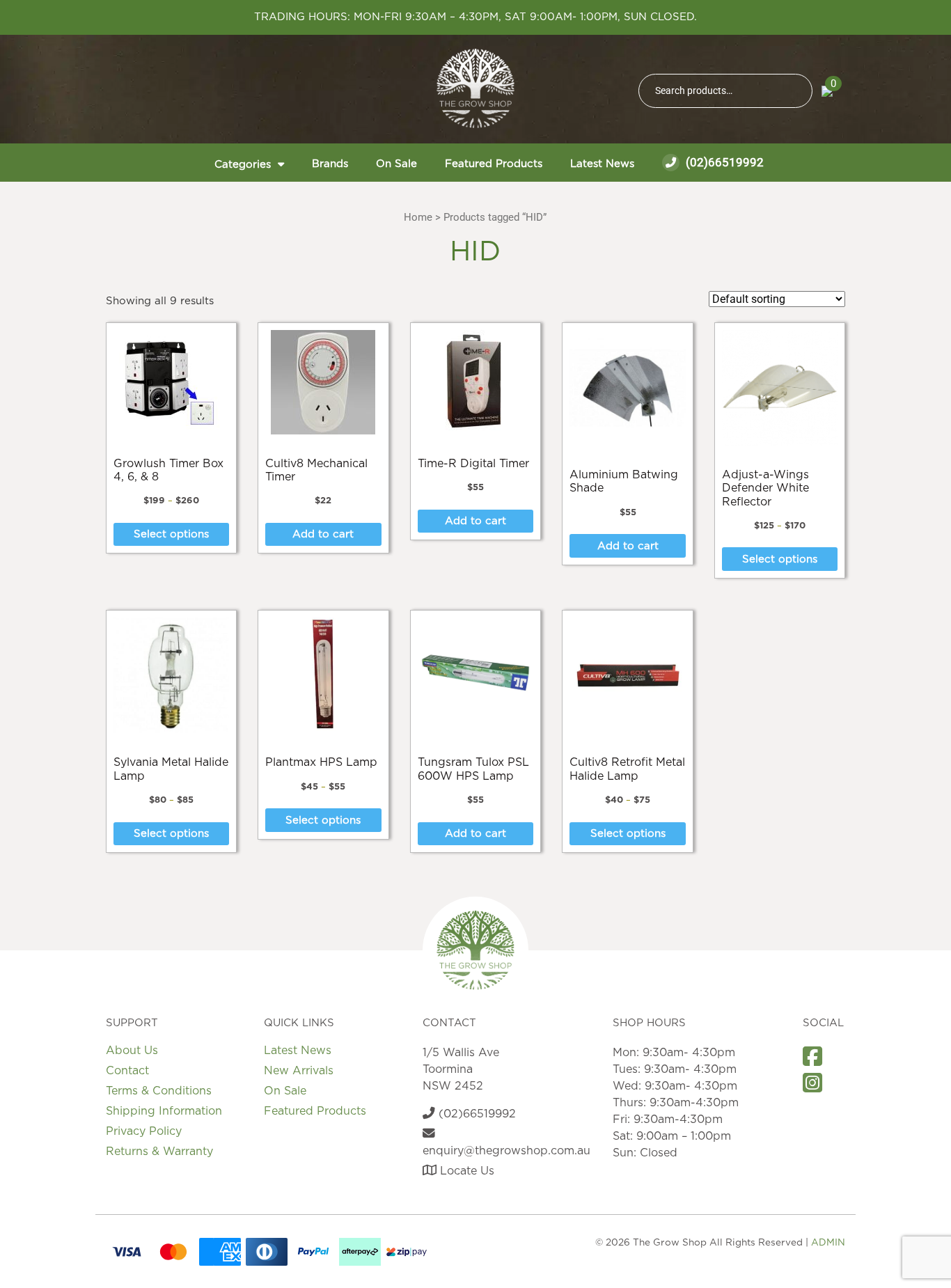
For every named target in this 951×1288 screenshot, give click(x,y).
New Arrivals (298, 1070)
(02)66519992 (723, 162)
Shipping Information (164, 1111)
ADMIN (828, 1243)
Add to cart (323, 534)
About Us (132, 1050)
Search (795, 90)
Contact (127, 1070)
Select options (171, 534)
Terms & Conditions (159, 1091)
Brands (330, 164)
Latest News (602, 164)
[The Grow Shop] (475, 88)
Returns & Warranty (159, 1151)
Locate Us (465, 1171)
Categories (242, 164)
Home (418, 217)
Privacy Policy (144, 1131)
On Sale (396, 164)
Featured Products (493, 164)
